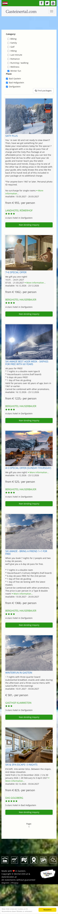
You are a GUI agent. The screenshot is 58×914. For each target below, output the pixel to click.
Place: (9, 73)
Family (13, 42)
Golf (12, 46)
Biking (13, 38)
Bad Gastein (15, 78)
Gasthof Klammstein (18, 702)
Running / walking (19, 62)
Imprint (5, 882)
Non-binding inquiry (29, 224)
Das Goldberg (14, 797)
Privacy (14, 882)
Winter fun (15, 70)
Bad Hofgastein (16, 82)
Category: (11, 34)
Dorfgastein (15, 86)
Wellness (14, 66)
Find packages (44, 90)
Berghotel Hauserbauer (20, 299)
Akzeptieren (47, 910)
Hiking (13, 50)
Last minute (16, 54)
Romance (15, 58)
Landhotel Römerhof (19, 210)
